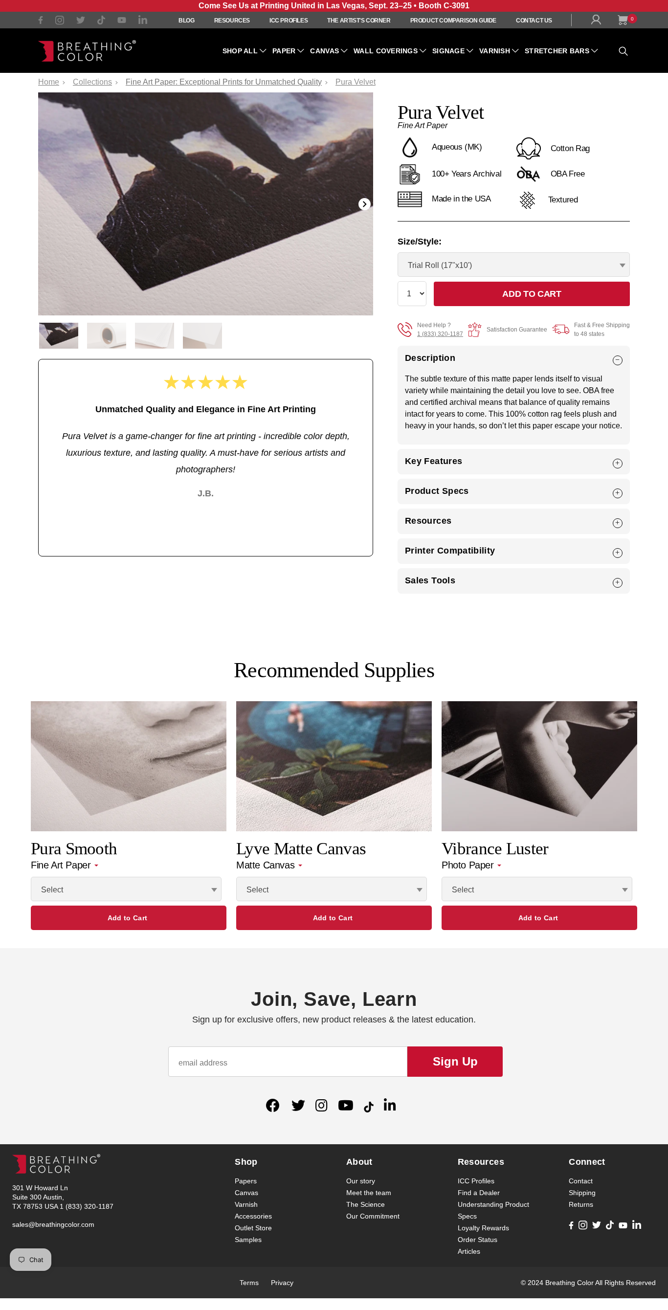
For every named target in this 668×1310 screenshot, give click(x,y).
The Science (365, 1204)
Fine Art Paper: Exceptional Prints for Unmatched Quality (224, 82)
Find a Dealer (479, 1193)
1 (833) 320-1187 (440, 334)
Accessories (253, 1216)
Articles (469, 1251)
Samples (248, 1239)
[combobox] (514, 264)
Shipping (582, 1193)
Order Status (477, 1239)
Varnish (494, 51)
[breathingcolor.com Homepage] (87, 51)
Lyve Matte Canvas (301, 848)
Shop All (240, 51)
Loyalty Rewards (483, 1228)
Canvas (324, 51)
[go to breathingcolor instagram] (59, 22)
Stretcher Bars (557, 51)
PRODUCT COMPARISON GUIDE (453, 20)
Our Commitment (373, 1216)
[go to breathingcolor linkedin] (142, 22)
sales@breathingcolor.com (53, 1224)
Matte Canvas (266, 865)
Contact (581, 1181)
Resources (232, 20)
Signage (448, 51)
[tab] (514, 358)
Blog (186, 20)
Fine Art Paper (62, 865)
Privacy (282, 1283)
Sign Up (455, 1061)
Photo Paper (469, 865)
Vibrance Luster (495, 848)
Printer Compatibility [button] (450, 550)
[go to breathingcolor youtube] (121, 21)
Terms (249, 1283)
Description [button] (430, 358)
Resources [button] (428, 521)
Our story (360, 1181)
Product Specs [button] (437, 491)
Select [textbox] (52, 890)
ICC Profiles (288, 20)
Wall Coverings (386, 51)
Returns (581, 1204)
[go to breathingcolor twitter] (80, 22)
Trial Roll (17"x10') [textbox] (440, 265)
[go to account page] (598, 22)
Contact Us (534, 20)
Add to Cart (127, 918)
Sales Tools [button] (430, 580)
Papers (246, 1181)
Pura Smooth (74, 848)
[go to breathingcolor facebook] (40, 21)
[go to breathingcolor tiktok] (101, 22)
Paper (283, 51)
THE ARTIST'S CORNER (358, 20)
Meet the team (368, 1193)
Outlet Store (253, 1228)
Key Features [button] (433, 461)
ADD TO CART (531, 294)
